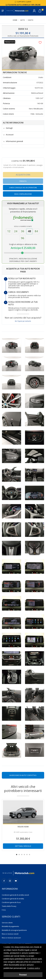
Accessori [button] (9, 135)
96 (22, 238)
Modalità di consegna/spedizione (14, 930)
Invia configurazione (23, 194)
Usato (30, 20)
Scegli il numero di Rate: (23, 226)
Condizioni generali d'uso (11, 902)
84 (36, 231)
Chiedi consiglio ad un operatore (23, 187)
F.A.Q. (4, 910)
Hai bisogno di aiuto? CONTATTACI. (23, 775)
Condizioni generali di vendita (13, 899)
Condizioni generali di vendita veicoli (15, 895)
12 (8, 231)
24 (15, 231)
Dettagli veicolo (23, 846)
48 (29, 231)
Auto (22, 20)
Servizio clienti (7, 923)
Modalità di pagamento (10, 926)
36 (22, 231)
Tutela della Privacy (9, 906)
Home (15, 20)
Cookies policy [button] (33, 968)
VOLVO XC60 (23, 826)
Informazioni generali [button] (14, 141)
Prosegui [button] (23, 975)
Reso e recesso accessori (11, 938)
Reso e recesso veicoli (10, 934)
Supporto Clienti (23, 2)
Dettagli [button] (9, 128)
